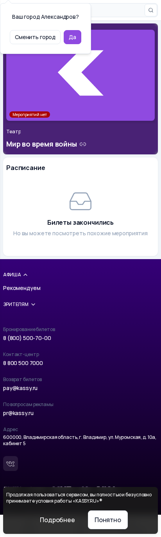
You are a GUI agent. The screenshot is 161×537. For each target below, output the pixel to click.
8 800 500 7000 (23, 363)
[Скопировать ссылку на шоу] (82, 144)
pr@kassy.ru (18, 413)
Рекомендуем (21, 288)
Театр (13, 132)
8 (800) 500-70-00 (27, 338)
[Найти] (151, 10)
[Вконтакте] (10, 463)
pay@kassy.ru (20, 388)
